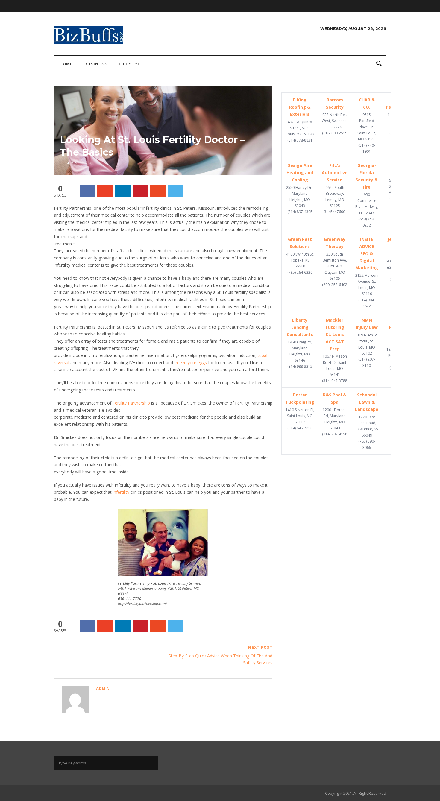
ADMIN (71, 162)
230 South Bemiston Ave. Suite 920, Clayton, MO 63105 (335, 266)
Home (66, 63)
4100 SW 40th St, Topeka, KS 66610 (300, 260)
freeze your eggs (190, 362)
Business (95, 63)
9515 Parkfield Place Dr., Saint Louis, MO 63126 (366, 127)
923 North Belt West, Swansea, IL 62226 (335, 121)
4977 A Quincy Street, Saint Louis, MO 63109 (300, 128)
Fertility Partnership (131, 403)
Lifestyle (131, 63)
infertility (121, 492)
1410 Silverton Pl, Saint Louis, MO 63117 (300, 416)
